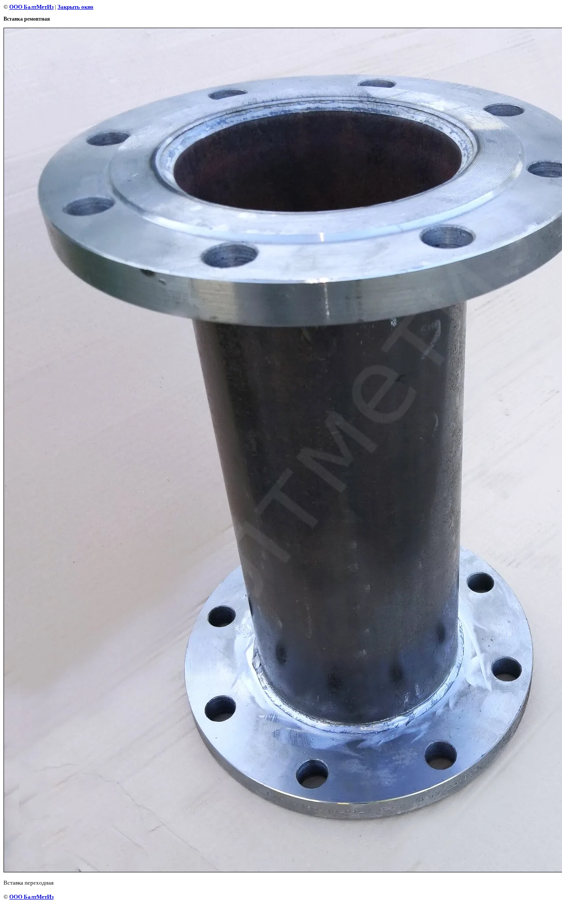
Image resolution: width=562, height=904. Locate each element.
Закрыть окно (76, 7)
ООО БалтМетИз (31, 7)
